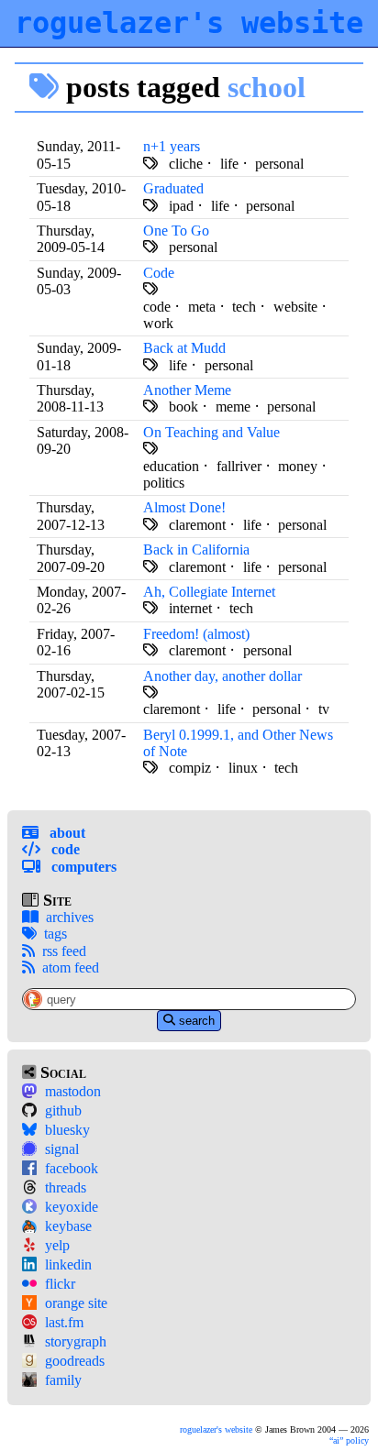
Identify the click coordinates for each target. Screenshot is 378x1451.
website (295, 306)
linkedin (68, 1264)
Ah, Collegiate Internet (209, 591)
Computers (82, 866)
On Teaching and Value (211, 432)
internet (190, 608)
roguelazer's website (189, 22)
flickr (60, 1284)
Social (61, 1072)
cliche (186, 163)
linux (243, 767)
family (63, 1380)
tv (323, 709)
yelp (57, 1245)
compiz (190, 767)
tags (55, 933)
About (65, 833)
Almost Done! (184, 507)
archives (70, 917)
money (297, 466)
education (171, 466)
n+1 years (171, 146)
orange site (76, 1303)
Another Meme (187, 390)
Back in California (196, 549)
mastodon (73, 1091)
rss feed (64, 951)
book (183, 406)
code (157, 306)
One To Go (176, 230)
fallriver (239, 466)
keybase (68, 1226)
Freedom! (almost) (196, 634)
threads (65, 1187)
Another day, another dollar (222, 676)
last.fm (64, 1322)
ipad (181, 206)
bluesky (67, 1130)
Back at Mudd (184, 348)
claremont (197, 525)
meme (233, 406)
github (63, 1110)
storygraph (75, 1341)
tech (244, 306)
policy (351, 1440)
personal (279, 163)
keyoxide (71, 1207)
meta (202, 306)
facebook (71, 1168)
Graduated (173, 188)
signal (62, 1149)
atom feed (70, 967)
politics (163, 482)
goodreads (75, 1361)
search (197, 1021)
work (158, 323)
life (229, 163)
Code (64, 849)
